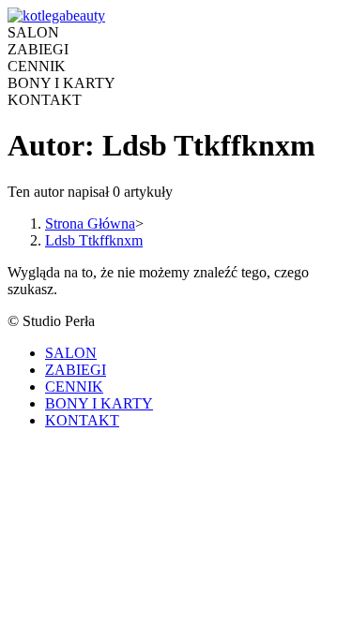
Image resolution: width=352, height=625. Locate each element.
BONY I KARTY (99, 403)
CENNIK (74, 386)
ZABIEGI (75, 370)
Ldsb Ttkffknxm (94, 240)
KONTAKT (82, 420)
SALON (71, 353)
